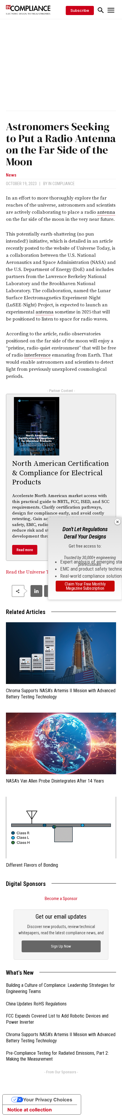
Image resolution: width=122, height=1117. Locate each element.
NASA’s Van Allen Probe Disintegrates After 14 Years (55, 781)
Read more (25, 550)
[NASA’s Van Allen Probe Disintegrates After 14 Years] (61, 743)
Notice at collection (29, 1110)
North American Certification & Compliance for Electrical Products (60, 472)
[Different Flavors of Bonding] (61, 827)
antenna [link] (106, 212)
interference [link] (37, 355)
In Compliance (61, 183)
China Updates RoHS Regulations (36, 1004)
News (11, 175)
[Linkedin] (36, 591)
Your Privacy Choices (47, 1100)
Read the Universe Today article (40, 572)
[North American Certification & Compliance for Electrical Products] (36, 426)
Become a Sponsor (61, 898)
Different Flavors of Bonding (32, 865)
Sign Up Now (61, 946)
